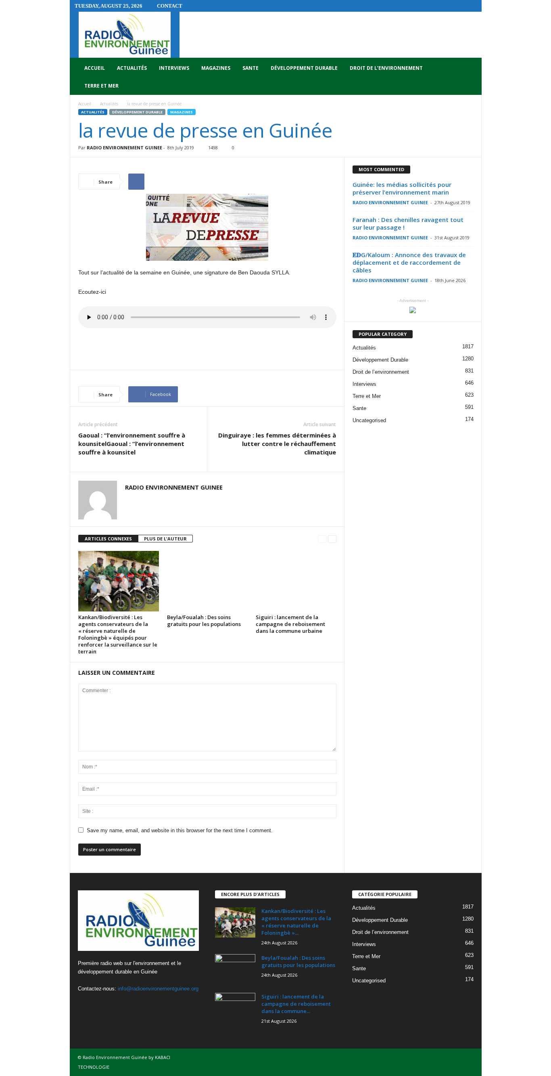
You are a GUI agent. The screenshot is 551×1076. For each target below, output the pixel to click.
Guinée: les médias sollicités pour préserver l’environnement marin (402, 188)
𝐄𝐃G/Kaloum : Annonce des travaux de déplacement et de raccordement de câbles (409, 262)
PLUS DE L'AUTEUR (165, 539)
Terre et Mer (101, 85)
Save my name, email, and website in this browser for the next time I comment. (180, 830)
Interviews (174, 68)
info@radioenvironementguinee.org (158, 989)
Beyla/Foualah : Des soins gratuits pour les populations (204, 620)
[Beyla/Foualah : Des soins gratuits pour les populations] (207, 581)
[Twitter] (102, 1004)
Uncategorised (369, 420)
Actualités (132, 68)
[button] (469, 77)
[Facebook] (86, 1004)
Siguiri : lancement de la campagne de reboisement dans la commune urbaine (290, 623)
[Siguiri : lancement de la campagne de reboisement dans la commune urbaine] (296, 581)
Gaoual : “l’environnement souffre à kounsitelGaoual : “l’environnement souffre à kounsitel (131, 443)
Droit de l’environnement (386, 68)
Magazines (215, 68)
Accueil (94, 68)
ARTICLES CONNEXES (108, 539)
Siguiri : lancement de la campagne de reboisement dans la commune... (296, 1004)
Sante (250, 68)
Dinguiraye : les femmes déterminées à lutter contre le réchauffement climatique (277, 443)
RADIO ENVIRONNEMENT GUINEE (124, 147)
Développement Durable (304, 68)
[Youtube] (118, 1004)
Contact (169, 6)
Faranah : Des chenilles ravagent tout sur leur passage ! (408, 223)
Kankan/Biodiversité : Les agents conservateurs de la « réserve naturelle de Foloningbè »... (296, 921)
